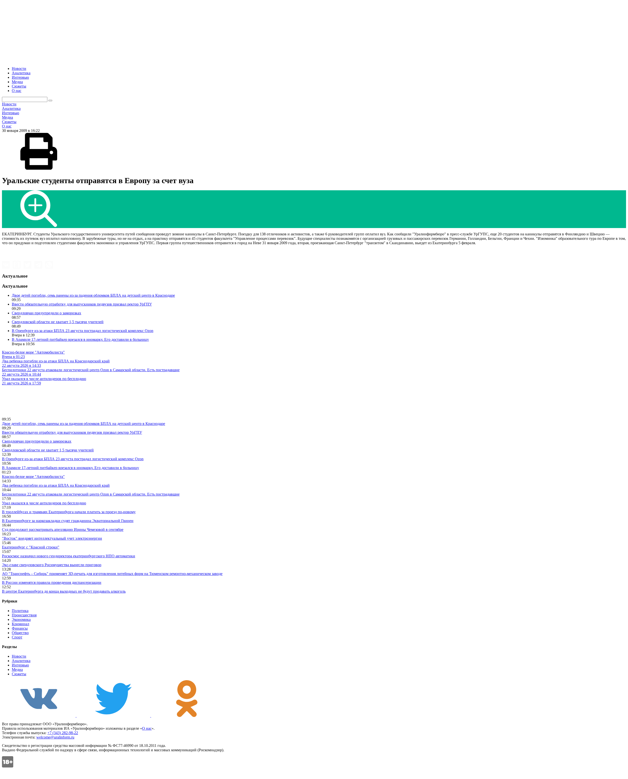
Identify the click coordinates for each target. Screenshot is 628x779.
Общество (20, 633)
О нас (16, 91)
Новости (19, 68)
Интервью (20, 77)
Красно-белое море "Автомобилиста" (33, 476)
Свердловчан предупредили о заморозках (46, 313)
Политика (20, 611)
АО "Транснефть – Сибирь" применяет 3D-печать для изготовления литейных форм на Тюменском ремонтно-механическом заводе (112, 574)
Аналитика (21, 73)
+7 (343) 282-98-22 (62, 733)
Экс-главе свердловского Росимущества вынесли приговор (51, 565)
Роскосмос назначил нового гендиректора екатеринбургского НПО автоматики (68, 556)
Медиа (17, 82)
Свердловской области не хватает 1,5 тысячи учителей (58, 322)
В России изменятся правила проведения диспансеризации (51, 582)
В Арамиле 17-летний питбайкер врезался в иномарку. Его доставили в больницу (80, 339)
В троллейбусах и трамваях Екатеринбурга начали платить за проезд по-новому (69, 512)
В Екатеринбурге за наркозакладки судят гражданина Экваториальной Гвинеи (67, 521)
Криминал (20, 624)
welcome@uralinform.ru (55, 737)
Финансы (20, 628)
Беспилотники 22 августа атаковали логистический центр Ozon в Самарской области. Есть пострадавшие (91, 494)
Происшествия (24, 615)
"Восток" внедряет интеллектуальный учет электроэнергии (52, 538)
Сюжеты (19, 86)
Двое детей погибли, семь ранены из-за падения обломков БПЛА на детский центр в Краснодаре (93, 295)
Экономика (21, 619)
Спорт (17, 637)
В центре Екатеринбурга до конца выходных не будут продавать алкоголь (64, 591)
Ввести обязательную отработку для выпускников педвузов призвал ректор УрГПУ (82, 304)
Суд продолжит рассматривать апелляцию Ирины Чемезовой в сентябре (62, 529)
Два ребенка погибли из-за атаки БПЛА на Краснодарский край (56, 485)
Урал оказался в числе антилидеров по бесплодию (44, 503)
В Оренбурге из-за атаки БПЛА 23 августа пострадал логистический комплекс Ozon (82, 331)
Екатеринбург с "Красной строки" (30, 547)
